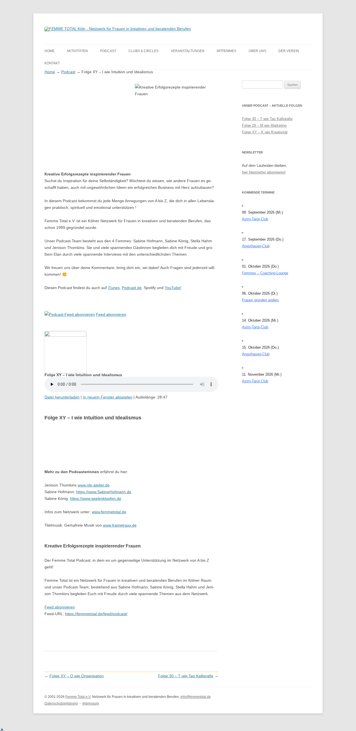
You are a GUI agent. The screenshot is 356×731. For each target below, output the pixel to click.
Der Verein (288, 51)
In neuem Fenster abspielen (107, 397)
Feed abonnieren (111, 314)
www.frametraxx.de (120, 525)
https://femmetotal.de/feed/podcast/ (96, 614)
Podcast (108, 51)
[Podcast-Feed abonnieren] (69, 314)
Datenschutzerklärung (61, 703)
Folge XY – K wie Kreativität (265, 132)
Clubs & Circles (143, 51)
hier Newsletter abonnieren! (264, 172)
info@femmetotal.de (196, 697)
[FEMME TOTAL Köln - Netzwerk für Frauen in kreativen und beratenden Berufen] (117, 28)
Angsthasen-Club (256, 246)
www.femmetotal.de (109, 512)
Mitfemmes (226, 51)
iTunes (114, 287)
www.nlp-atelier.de (94, 485)
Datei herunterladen (62, 397)
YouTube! (173, 287)
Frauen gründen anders (260, 300)
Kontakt (52, 63)
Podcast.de (132, 287)
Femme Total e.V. (78, 697)
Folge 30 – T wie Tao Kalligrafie (185, 676)
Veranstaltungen (187, 51)
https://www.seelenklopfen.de (95, 498)
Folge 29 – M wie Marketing (264, 125)
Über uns (257, 51)
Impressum (90, 703)
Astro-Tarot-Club (255, 219)
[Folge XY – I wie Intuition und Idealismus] (65, 335)
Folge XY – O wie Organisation (77, 676)
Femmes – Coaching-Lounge (265, 273)
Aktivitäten (77, 51)
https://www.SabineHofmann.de (103, 492)
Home (49, 51)
